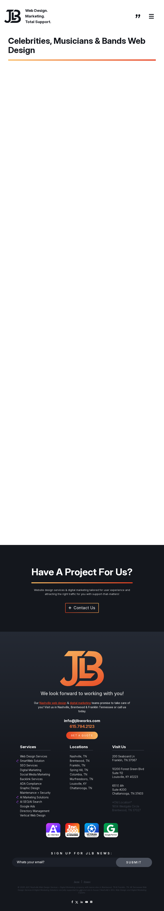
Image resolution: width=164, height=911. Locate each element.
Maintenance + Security (35, 792)
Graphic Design (30, 788)
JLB (80, 890)
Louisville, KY (78, 783)
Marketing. (35, 16)
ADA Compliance (31, 783)
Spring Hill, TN (79, 770)
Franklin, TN (77, 765)
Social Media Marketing (35, 774)
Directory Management (34, 811)
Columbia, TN (78, 774)
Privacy (87, 882)
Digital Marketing (30, 770)
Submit (134, 862)
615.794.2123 (82, 726)
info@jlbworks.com (82, 720)
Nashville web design (52, 703)
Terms (76, 882)
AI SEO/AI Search (31, 801)
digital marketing (80, 703)
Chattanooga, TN (81, 788)
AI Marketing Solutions (34, 797)
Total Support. (38, 21)
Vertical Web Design (32, 815)
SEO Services (29, 765)
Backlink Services (31, 779)
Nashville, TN (78, 756)
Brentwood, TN (79, 760)
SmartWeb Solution (32, 760)
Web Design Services (33, 756)
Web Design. (36, 10)
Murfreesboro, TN (81, 779)
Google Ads (27, 806)
